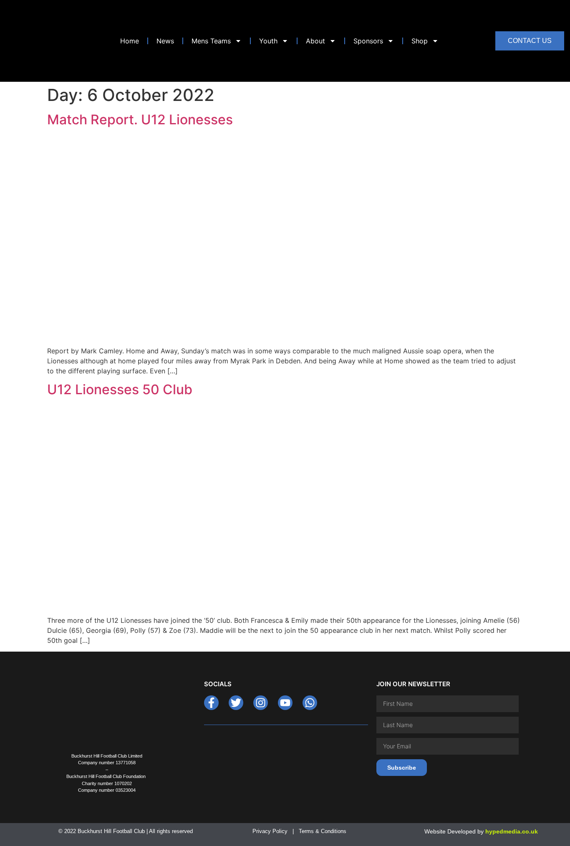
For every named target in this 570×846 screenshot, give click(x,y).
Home (129, 41)
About (315, 41)
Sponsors (368, 41)
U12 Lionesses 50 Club (119, 389)
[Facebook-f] (211, 702)
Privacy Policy (270, 831)
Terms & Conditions (323, 831)
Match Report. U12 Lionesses (140, 119)
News (165, 41)
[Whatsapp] (310, 702)
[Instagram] (260, 702)
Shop (419, 41)
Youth (268, 41)
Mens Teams (211, 41)
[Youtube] (285, 702)
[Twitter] (236, 702)
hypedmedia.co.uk (511, 831)
